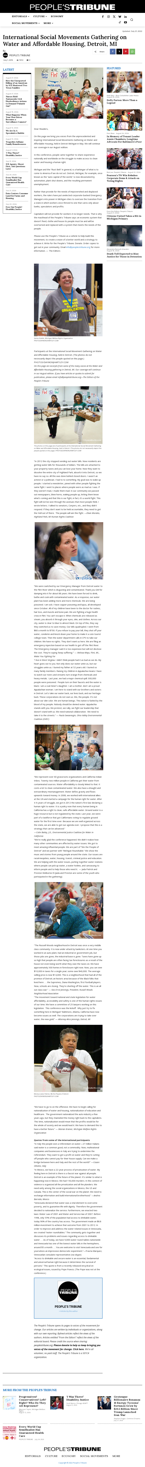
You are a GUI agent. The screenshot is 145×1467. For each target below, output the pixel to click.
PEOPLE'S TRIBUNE (19, 55)
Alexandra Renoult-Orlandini (118, 249)
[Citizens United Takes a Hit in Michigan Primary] (124, 198)
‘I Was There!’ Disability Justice (14, 154)
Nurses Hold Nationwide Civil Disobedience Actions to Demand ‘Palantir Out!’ (16, 101)
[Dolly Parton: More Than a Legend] (124, 82)
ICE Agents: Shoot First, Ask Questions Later (15, 166)
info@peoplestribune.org (78, 247)
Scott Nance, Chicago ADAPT (77, 1403)
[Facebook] (103, 17)
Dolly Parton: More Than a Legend (122, 101)
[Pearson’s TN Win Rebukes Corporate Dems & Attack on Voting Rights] (124, 158)
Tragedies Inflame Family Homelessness (16, 143)
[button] (131, 19)
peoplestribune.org (43, 1345)
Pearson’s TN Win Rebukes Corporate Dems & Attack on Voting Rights (123, 178)
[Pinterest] (126, 51)
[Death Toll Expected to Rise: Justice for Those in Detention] (124, 235)
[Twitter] (114, 17)
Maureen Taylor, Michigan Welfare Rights (32, 1410)
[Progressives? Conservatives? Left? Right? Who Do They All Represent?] (9, 1403)
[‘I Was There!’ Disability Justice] (57, 1403)
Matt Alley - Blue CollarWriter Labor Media (122, 96)
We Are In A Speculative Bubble (15, 131)
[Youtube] (125, 22)
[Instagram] (108, 17)
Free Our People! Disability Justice (14, 208)
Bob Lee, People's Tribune (116, 172)
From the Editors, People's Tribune (120, 211)
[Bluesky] (120, 17)
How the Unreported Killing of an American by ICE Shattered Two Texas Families (16, 84)
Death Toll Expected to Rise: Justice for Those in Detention (124, 255)
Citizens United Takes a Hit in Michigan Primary (124, 217)
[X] (119, 51)
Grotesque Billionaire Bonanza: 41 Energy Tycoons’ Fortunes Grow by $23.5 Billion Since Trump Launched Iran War (127, 1406)
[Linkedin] (125, 17)
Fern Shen (111, 133)
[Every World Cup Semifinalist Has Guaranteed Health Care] (9, 1433)
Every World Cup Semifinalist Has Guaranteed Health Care (15, 181)
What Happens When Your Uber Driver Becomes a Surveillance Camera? (16, 118)
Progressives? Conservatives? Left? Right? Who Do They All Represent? (32, 1401)
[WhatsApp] (132, 51)
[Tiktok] (120, 22)
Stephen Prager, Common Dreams (127, 1418)
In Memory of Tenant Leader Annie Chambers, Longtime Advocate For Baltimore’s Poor (124, 139)
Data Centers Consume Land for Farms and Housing (17, 195)
